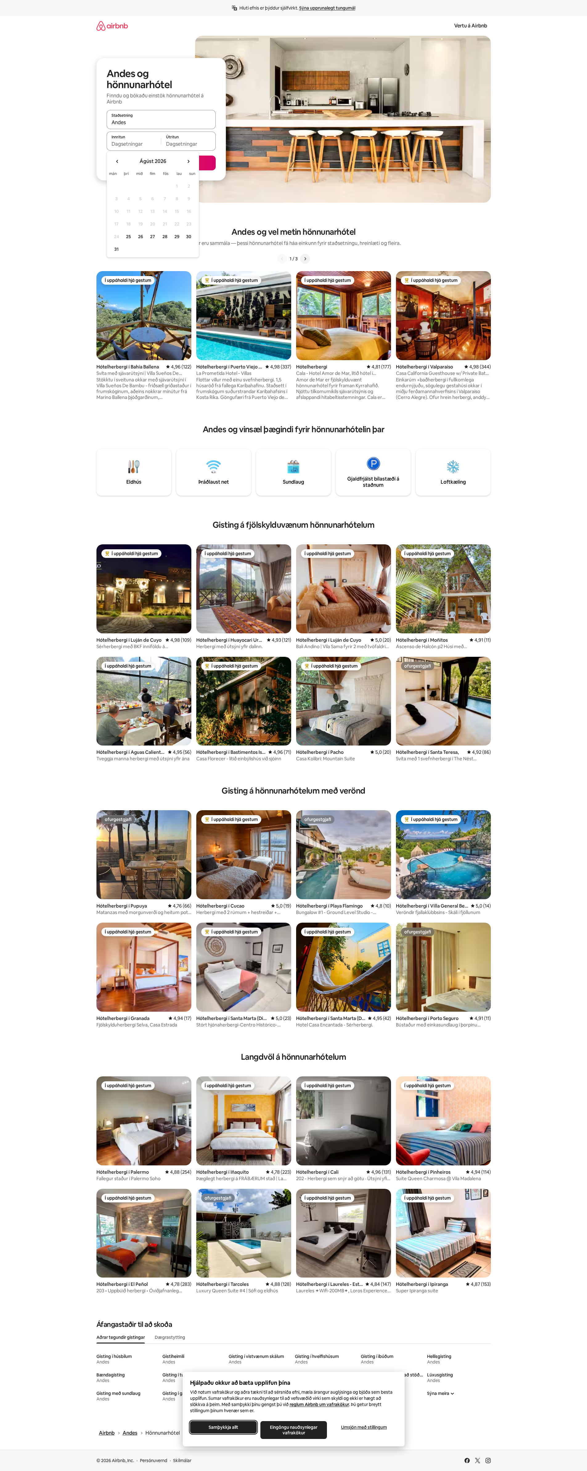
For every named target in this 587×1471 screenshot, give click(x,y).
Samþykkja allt (223, 1427)
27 (152, 236)
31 (116, 249)
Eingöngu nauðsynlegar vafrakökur (293, 1430)
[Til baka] (282, 259)
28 (164, 236)
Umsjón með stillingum (364, 1427)
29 (176, 236)
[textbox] (134, 144)
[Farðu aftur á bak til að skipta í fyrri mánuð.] (117, 161)
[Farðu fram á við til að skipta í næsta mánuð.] (188, 161)
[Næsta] (305, 259)
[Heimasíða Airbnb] (112, 25)
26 (140, 236)
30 (188, 236)
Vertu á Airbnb (470, 25)
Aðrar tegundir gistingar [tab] (120, 1337)
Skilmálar (182, 1460)
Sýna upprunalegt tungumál (327, 8)
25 (128, 236)
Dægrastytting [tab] (170, 1337)
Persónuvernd (153, 1460)
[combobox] (161, 122)
